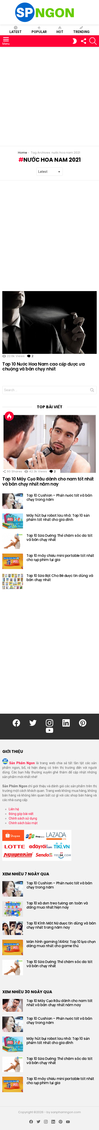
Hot (59, 32)
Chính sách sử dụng (23, 818)
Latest (15, 32)
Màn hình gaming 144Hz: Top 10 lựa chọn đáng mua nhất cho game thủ (61, 943)
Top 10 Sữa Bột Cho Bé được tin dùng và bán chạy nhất (59, 577)
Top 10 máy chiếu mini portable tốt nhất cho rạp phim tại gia (60, 557)
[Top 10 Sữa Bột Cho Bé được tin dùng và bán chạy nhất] (12, 581)
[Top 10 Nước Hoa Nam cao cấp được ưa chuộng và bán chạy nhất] (49, 322)
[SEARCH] (93, 41)
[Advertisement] (49, 96)
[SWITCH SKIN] (74, 41)
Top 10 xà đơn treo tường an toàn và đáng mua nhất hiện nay (57, 905)
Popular (39, 32)
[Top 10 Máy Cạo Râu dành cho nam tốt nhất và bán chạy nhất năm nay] (49, 444)
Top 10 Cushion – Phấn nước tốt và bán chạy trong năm (59, 497)
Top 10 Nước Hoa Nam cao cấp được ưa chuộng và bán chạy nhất (43, 366)
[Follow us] (83, 41)
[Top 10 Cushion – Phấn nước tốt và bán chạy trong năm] (12, 501)
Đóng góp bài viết (21, 814)
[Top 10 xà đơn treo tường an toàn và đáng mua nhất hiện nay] (12, 909)
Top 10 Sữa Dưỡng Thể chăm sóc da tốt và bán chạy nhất (59, 537)
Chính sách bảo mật (23, 823)
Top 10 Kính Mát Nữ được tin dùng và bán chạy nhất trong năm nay (61, 925)
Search (92, 391)
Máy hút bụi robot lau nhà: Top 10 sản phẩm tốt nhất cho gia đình (58, 517)
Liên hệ (14, 809)
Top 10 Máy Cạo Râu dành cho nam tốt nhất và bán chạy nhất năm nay (48, 481)
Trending (81, 32)
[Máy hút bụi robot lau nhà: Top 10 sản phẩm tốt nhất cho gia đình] (12, 521)
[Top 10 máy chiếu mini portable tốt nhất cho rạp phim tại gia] (12, 561)
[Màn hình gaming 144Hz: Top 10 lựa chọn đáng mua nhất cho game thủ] (12, 947)
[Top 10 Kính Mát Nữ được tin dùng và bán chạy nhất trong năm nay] (12, 928)
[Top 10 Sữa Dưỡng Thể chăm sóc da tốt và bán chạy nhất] (12, 541)
